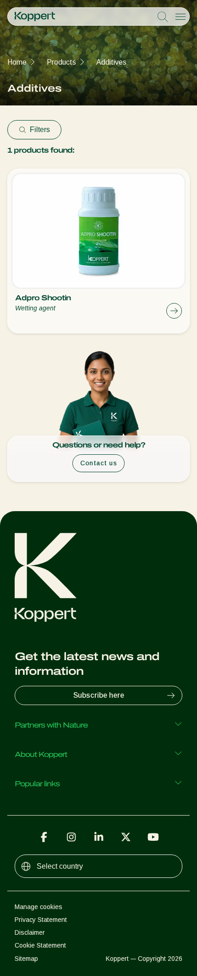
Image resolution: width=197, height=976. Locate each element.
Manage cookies (38, 906)
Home (17, 62)
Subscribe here (98, 695)
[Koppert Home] (35, 16)
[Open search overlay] (162, 17)
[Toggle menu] (180, 16)
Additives (111, 62)
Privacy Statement (41, 919)
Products (61, 62)
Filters (40, 129)
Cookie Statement (40, 945)
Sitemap (26, 958)
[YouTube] (153, 837)
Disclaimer (30, 932)
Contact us (98, 463)
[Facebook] (44, 837)
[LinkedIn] (98, 837)
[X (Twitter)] (126, 837)
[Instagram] (71, 837)
